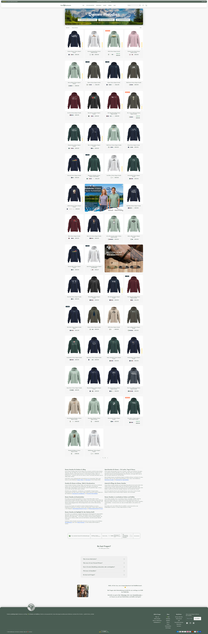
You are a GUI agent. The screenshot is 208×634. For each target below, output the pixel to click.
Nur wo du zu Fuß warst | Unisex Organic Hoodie (133, 113)
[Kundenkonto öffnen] (143, 5)
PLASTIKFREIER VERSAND (107, 19)
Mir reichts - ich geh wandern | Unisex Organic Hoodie (134, 419)
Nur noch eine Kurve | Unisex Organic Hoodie (114, 388)
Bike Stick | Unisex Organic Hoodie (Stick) (74, 328)
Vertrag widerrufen (179, 616)
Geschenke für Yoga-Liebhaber (122, 479)
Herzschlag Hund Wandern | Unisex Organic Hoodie (74, 419)
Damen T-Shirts (80, 479)
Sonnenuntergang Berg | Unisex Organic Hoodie (94, 52)
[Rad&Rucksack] (31, 607)
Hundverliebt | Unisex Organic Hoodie (134, 176)
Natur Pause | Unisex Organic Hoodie (74, 388)
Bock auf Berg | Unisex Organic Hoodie (74, 83)
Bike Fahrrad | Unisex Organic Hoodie (114, 297)
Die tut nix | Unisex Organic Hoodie (94, 236)
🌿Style (168, 616)
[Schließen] (205, 611)
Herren (110, 5)
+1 (112, 84)
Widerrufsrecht (179, 618)
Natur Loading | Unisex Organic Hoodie (133, 328)
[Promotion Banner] (104, 198)
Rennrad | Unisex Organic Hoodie (74, 175)
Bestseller (168, 620)
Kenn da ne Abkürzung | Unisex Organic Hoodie (133, 388)
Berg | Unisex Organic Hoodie (134, 145)
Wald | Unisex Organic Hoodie (114, 51)
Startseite (67, 27)
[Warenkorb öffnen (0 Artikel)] (146, 5)
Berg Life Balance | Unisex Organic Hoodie (94, 388)
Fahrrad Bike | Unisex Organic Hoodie (94, 297)
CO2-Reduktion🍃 (157, 622)
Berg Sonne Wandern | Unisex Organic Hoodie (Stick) (94, 176)
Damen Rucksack (80, 522)
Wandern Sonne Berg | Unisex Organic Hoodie (134, 52)
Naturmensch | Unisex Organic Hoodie (114, 419)
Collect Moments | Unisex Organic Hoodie (74, 206)
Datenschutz (179, 624)
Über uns (157, 616)
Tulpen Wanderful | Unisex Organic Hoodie (114, 358)
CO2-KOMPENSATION (124, 19)
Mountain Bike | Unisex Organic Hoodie (74, 267)
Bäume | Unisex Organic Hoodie (94, 82)
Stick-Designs (168, 627)
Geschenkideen (168, 626)
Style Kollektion (90, 5)
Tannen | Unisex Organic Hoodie (94, 327)
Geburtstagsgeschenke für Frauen (80, 508)
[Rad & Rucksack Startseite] (66, 5)
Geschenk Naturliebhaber (92, 493)
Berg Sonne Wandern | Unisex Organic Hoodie (94, 419)
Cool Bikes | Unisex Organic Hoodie (114, 175)
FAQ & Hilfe (204, 1)
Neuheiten (168, 618)
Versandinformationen (179, 622)
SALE (115, 5)
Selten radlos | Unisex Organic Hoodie (134, 237)
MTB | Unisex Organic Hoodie (114, 327)
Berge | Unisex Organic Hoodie (114, 82)
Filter (104, 631)
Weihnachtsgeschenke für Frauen (96, 508)
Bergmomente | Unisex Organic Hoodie (74, 146)
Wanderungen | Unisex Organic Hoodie (133, 358)
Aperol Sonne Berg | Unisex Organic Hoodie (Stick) (94, 267)
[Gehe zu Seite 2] (107, 457)
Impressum (179, 626)
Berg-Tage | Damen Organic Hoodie (134, 205)
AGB (179, 620)
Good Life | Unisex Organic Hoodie (74, 296)
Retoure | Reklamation (157, 620)
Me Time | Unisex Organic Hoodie (74, 112)
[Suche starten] (139, 5)
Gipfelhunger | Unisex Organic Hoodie (94, 451)
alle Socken (88, 479)
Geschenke (98, 5)
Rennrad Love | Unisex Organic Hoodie (94, 113)
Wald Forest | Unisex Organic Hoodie (113, 145)
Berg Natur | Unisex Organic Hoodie (94, 357)
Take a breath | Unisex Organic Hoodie (94, 146)
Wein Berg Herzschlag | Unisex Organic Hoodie (114, 113)
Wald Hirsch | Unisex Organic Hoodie (133, 82)
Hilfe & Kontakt (157, 618)
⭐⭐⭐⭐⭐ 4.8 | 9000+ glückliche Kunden (10, 1)
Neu (83, 5)
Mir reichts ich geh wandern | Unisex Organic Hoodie (114, 237)
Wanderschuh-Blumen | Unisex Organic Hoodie (74, 451)
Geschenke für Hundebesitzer (78, 493)
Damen (104, 5)
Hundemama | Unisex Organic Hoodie (74, 357)
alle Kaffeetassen (68, 522)
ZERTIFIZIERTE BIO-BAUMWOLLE (88, 19)
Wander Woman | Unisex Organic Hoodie (74, 52)
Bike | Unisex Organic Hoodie (74, 236)
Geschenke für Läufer (109, 479)
